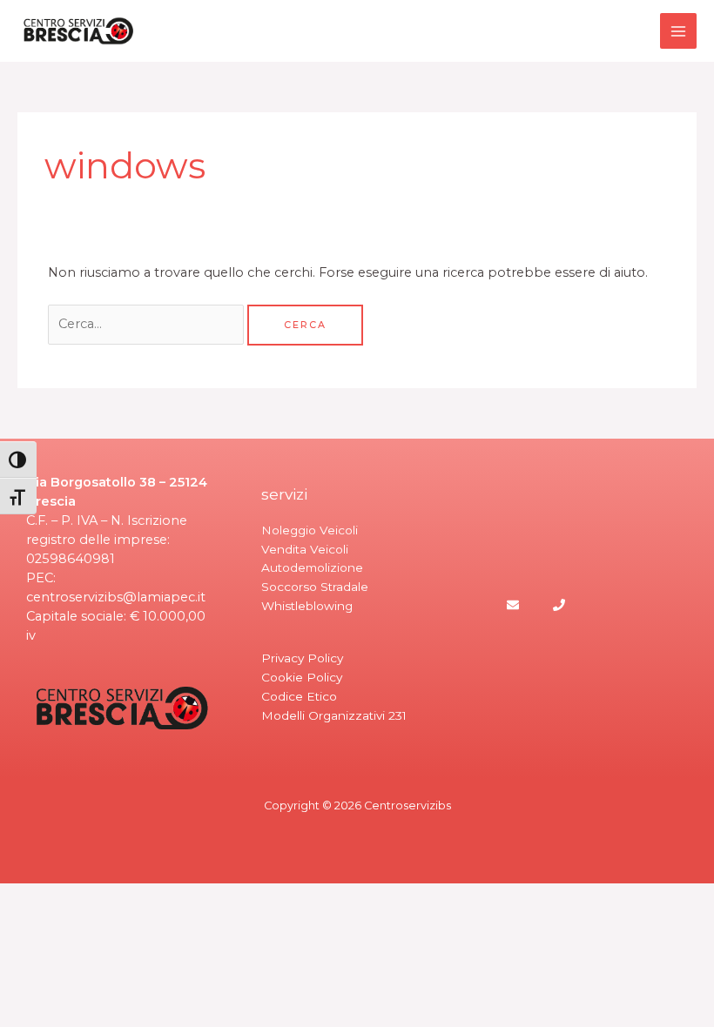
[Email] (512, 604)
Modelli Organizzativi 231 (334, 715)
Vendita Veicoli (304, 549)
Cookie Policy (301, 677)
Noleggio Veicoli (309, 530)
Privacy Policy (302, 658)
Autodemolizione (312, 567)
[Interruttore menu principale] (678, 31)
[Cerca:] (147, 324)
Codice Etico (299, 696)
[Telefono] (559, 604)
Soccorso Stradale (314, 587)
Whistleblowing (307, 606)
